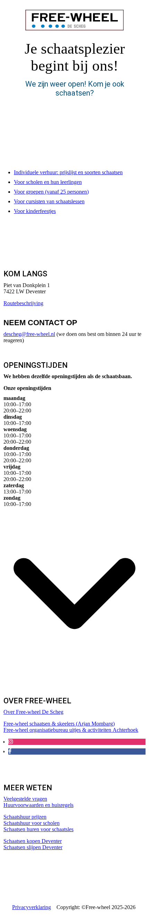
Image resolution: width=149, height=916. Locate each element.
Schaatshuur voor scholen (31, 823)
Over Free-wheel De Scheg (33, 712)
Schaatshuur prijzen (24, 817)
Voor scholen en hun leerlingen (48, 182)
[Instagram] (10, 742)
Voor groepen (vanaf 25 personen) (51, 192)
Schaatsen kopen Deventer (32, 841)
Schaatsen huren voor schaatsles (38, 829)
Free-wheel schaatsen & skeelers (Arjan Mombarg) (59, 724)
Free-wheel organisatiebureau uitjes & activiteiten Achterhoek (70, 730)
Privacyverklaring (31, 907)
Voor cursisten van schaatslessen (49, 201)
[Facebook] (9, 751)
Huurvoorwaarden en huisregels (38, 805)
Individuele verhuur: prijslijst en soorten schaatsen (68, 172)
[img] (74, 20)
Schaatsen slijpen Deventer (32, 847)
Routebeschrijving (23, 303)
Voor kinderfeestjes (35, 211)
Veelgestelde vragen (25, 799)
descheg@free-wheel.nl (29, 334)
